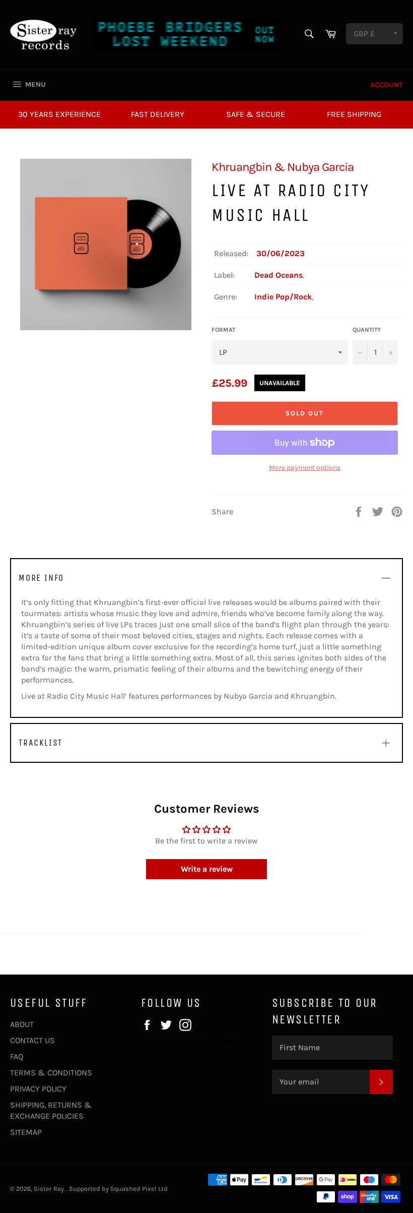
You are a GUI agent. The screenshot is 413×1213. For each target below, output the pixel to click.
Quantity (367, 329)
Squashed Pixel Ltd (139, 1188)
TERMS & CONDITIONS (51, 1072)
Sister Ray (49, 1188)
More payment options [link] (304, 467)
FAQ (16, 1056)
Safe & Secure (255, 114)
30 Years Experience (59, 114)
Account (386, 85)
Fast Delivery (157, 114)
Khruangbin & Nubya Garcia (283, 167)
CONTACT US (32, 1040)
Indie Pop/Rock (283, 296)
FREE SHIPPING (354, 114)
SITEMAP (26, 1132)
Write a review (207, 869)
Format (223, 329)
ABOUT (22, 1024)
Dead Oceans (278, 275)
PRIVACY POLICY (38, 1089)
